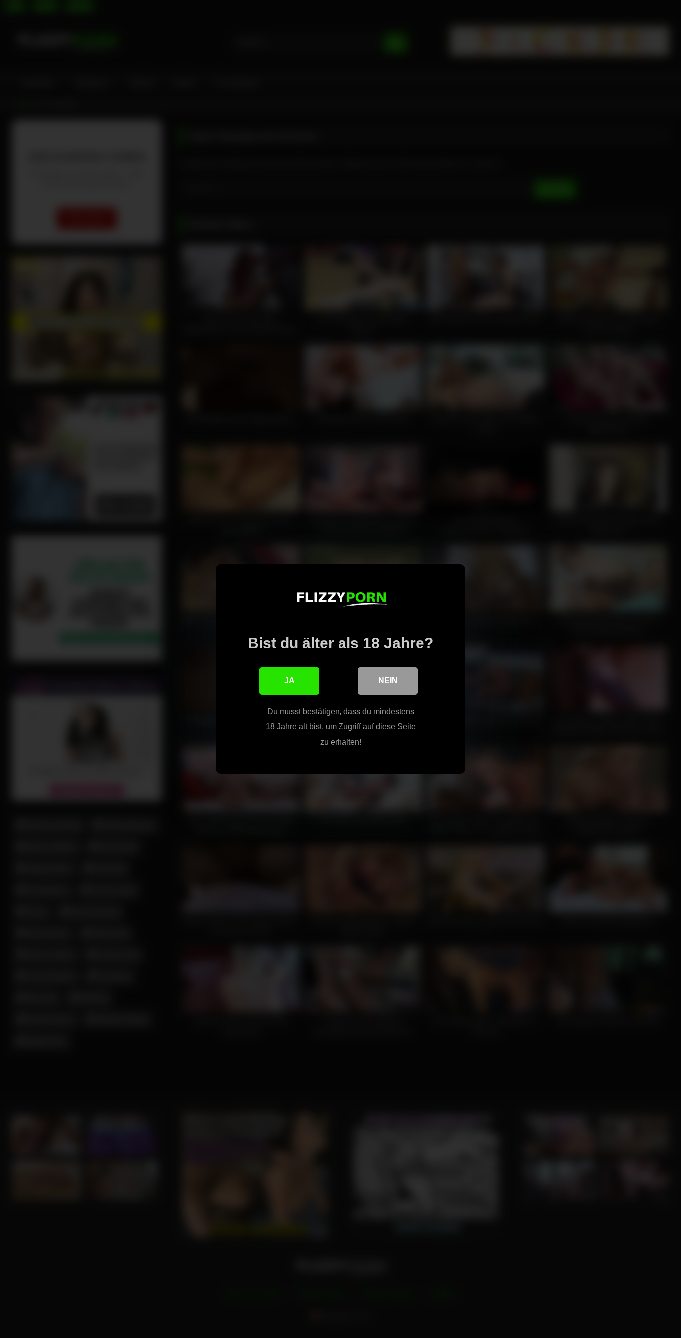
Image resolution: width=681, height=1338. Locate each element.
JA (289, 680)
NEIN (388, 680)
